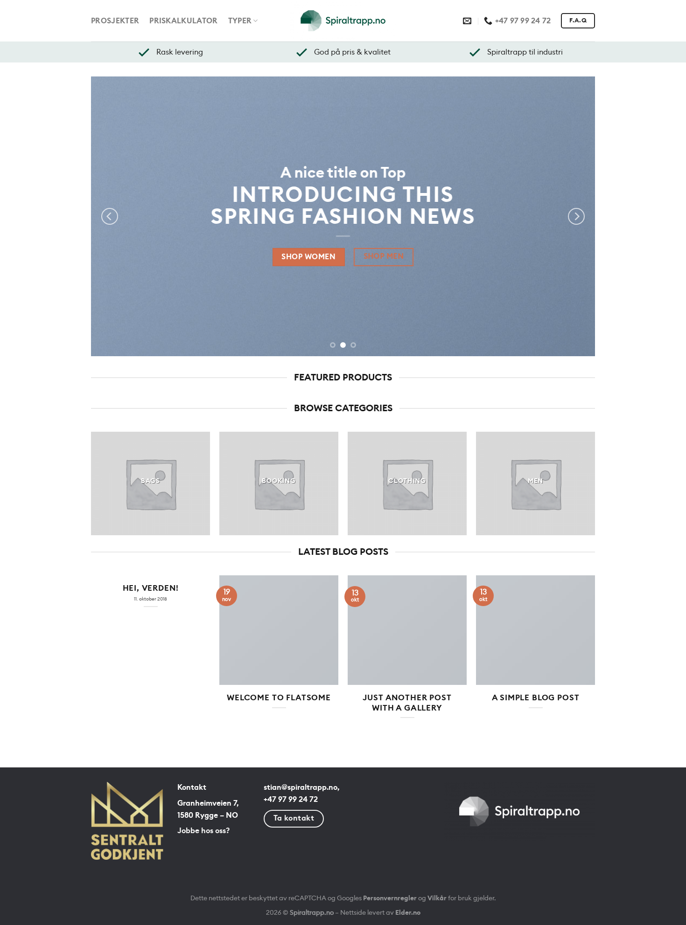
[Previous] (109, 216)
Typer (240, 21)
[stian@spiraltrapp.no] (468, 21)
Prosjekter (115, 21)
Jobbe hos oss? (203, 831)
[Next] (576, 216)
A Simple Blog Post (536, 698)
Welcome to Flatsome (279, 698)
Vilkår (437, 898)
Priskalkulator (183, 21)
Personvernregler (390, 898)
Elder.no (407, 912)
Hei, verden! (151, 588)
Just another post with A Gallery (407, 703)
